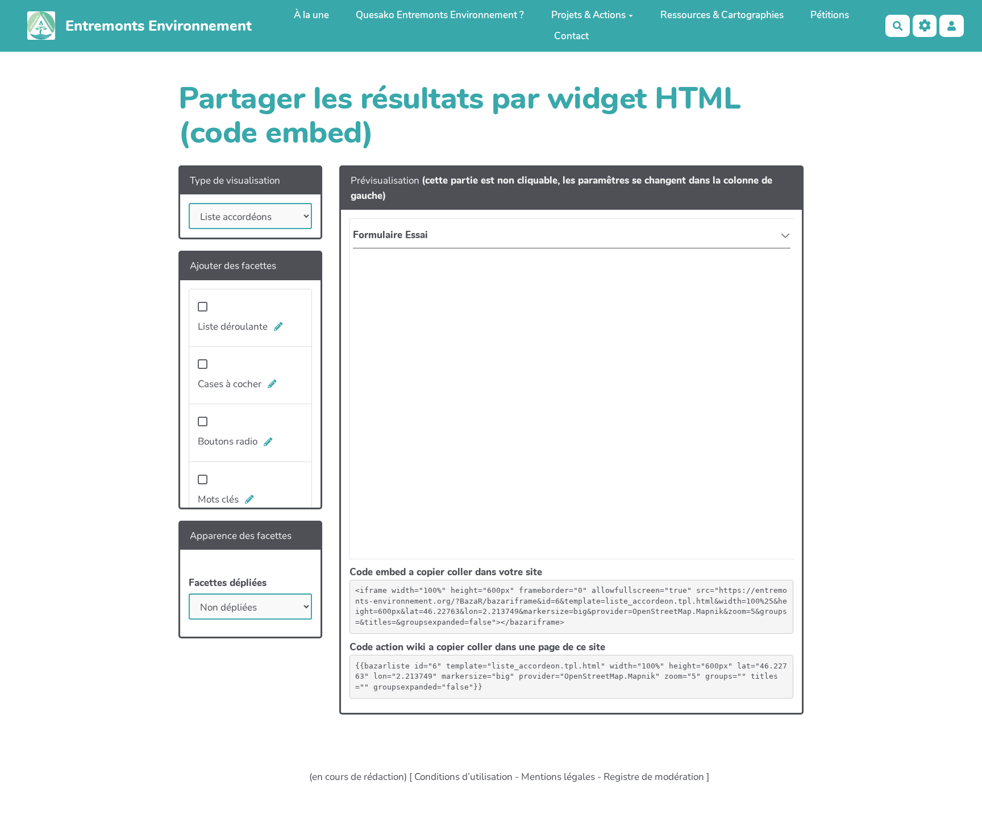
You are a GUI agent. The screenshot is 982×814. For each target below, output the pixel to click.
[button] (951, 26)
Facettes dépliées (228, 582)
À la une (311, 15)
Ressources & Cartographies (722, 15)
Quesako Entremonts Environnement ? (440, 15)
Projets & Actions (588, 15)
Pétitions (829, 15)
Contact (571, 36)
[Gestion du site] (925, 26)
